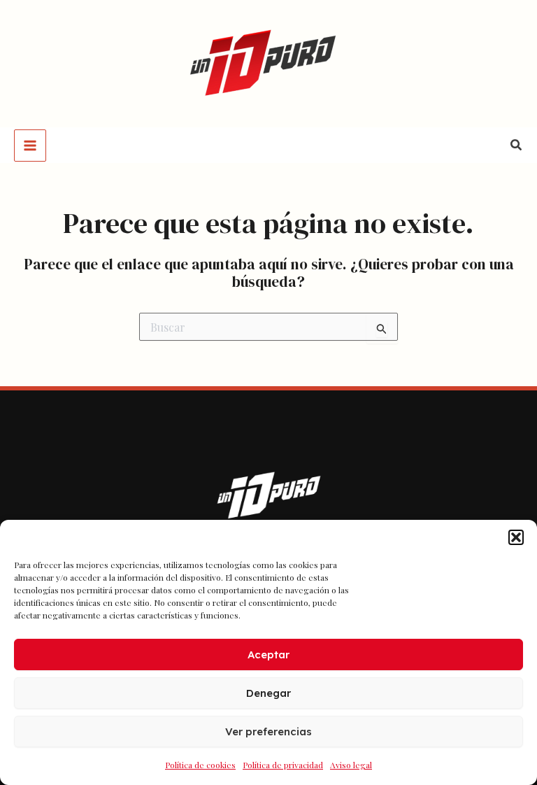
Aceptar (268, 654)
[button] (516, 537)
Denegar (268, 693)
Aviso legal (351, 764)
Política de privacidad (283, 764)
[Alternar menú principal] (30, 145)
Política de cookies (200, 764)
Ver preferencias (268, 731)
